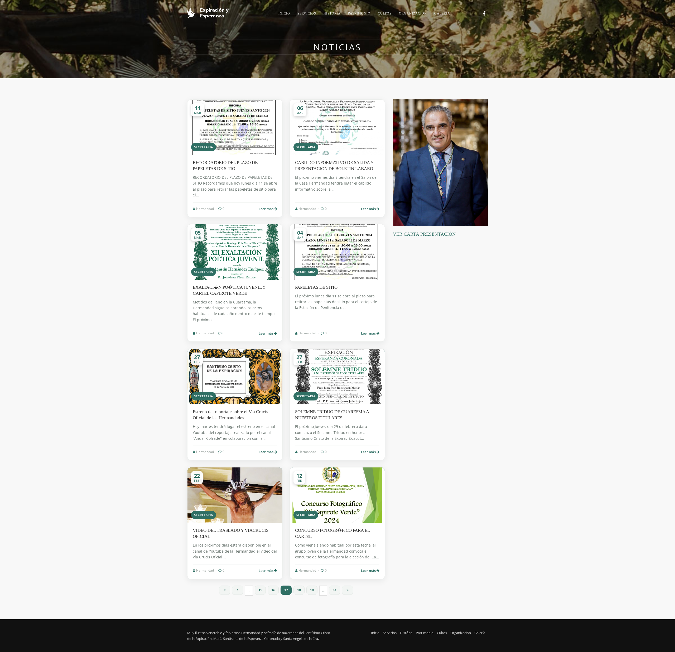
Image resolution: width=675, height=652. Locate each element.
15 (260, 590)
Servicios (390, 632)
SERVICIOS (306, 13)
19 (312, 590)
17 (286, 590)
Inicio (375, 632)
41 (334, 590)
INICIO (284, 13)
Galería (479, 632)
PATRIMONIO (359, 13)
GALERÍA (442, 13)
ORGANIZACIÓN (413, 13)
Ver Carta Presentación (424, 234)
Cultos (442, 632)
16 (273, 590)
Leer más (266, 208)
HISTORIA (332, 13)
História (406, 632)
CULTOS (385, 13)
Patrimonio (424, 632)
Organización (460, 632)
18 (299, 590)
